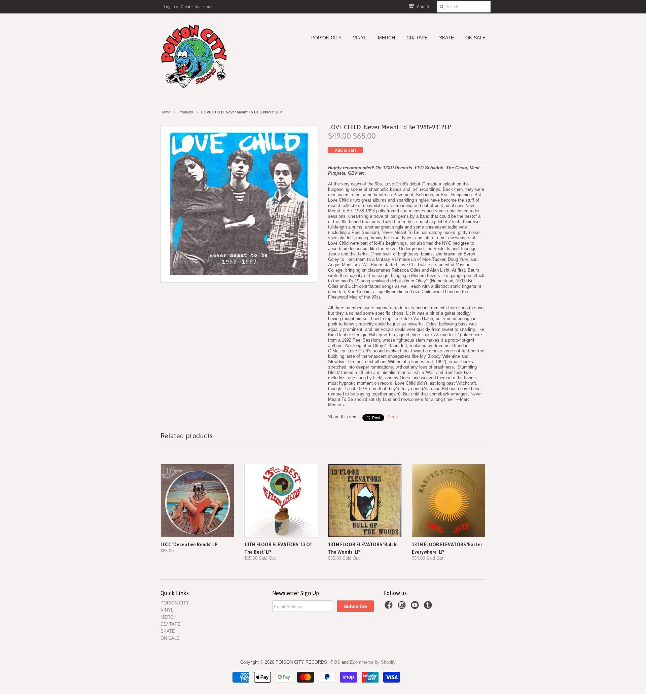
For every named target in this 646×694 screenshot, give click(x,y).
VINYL (359, 38)
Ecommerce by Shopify (373, 662)
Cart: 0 (422, 6)
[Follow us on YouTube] (416, 607)
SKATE (446, 38)
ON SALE (475, 38)
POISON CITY (326, 38)
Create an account (197, 6)
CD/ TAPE (417, 38)
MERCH (386, 38)
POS (335, 662)
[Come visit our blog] (429, 607)
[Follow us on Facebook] (390, 607)
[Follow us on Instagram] (403, 607)
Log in (169, 6)
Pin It (393, 416)
